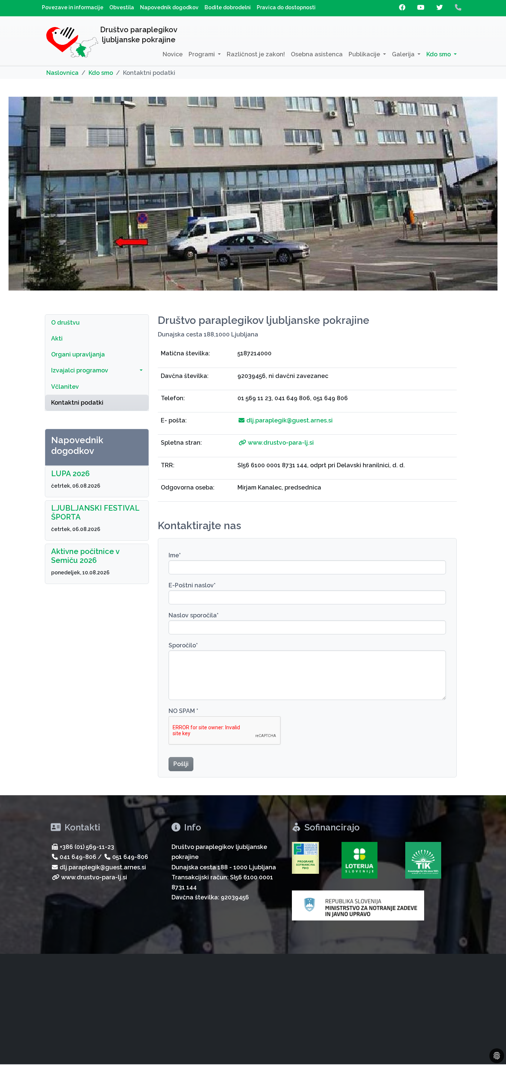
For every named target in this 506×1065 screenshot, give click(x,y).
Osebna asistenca (317, 54)
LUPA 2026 (70, 473)
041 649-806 (78, 856)
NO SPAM (183, 710)
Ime (175, 555)
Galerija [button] (404, 54)
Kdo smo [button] (439, 54)
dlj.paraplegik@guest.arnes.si (289, 420)
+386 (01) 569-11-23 (87, 846)
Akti (57, 338)
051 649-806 (130, 856)
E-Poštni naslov (192, 585)
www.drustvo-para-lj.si (281, 442)
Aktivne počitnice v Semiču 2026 (85, 556)
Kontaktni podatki (77, 402)
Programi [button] (202, 54)
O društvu (65, 322)
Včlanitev (65, 386)
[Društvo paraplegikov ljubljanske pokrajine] (72, 43)
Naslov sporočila (194, 615)
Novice (173, 54)
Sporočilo (183, 645)
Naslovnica (62, 72)
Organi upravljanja (78, 354)
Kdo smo (101, 72)
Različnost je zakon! (256, 54)
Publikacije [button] (365, 54)
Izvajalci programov (79, 370)
